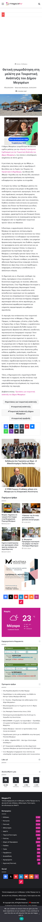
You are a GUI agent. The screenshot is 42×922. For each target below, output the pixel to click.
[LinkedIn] (16, 426)
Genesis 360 (35, 903)
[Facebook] (6, 426)
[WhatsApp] (6, 431)
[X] (11, 426)
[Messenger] (32, 426)
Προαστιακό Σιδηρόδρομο (12, 172)
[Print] (21, 431)
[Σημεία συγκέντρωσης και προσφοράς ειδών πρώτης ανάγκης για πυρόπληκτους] (11, 534)
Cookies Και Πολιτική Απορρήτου (16, 906)
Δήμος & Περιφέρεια (10, 842)
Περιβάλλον (7, 852)
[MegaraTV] (15, 4)
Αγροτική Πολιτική (9, 863)
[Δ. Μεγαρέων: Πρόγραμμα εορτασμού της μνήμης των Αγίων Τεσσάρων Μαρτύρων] (31, 532)
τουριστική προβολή (21, 418)
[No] (39, 914)
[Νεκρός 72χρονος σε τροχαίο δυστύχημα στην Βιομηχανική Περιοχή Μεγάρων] (11, 508)
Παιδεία (5, 845)
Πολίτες (6, 838)
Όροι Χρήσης (32, 906)
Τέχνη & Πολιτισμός (10, 835)
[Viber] (11, 431)
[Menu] (3, 4)
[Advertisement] (21, 41)
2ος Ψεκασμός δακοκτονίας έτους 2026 (17, 711)
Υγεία (5, 849)
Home (18, 64)
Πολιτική (6, 824)
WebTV (5, 831)
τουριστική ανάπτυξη (21, 407)
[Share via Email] (16, 431)
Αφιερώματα (7, 860)
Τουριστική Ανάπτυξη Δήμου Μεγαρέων (21, 412)
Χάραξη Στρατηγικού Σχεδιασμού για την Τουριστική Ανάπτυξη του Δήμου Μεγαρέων (19, 152)
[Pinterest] (27, 426)
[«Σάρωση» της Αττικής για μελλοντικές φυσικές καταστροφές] (31, 508)
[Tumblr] (21, 426)
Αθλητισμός (7, 828)
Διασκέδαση (7, 856)
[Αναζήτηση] (39, 4)
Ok (22, 919)
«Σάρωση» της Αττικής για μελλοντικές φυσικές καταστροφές (30, 518)
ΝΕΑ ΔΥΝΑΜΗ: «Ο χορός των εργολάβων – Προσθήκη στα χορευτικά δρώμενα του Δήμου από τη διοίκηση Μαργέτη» (21, 723)
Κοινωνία (6, 821)
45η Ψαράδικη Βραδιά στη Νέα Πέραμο (16, 691)
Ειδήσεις (24, 64)
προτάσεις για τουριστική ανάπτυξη (21, 402)
